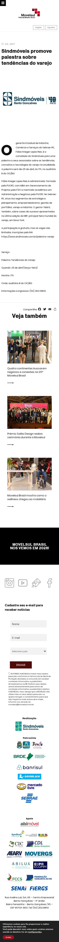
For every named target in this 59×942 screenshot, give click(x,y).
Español (51, 27)
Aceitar (8, 937)
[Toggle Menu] (3, 3)
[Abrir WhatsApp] (52, 934)
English (38, 27)
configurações (35, 932)
